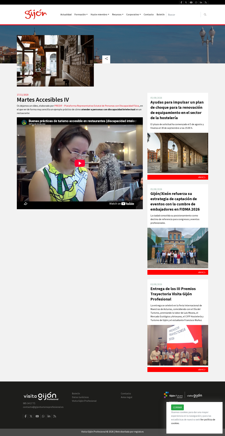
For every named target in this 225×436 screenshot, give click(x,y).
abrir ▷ (202, 177)
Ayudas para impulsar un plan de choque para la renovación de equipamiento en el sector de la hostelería (177, 110)
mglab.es (139, 431)
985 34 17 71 (29, 403)
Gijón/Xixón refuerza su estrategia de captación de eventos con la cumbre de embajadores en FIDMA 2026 (175, 201)
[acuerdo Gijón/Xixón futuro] (183, 397)
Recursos (117, 14)
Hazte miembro (99, 14)
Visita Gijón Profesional (84, 400)
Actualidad (65, 14)
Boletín (161, 14)
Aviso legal (126, 397)
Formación (80, 14)
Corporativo (132, 14)
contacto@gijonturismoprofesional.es (43, 406)
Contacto (149, 14)
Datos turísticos (80, 397)
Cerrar (177, 407)
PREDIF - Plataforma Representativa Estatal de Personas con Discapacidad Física (96, 105)
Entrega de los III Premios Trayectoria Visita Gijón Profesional (173, 294)
